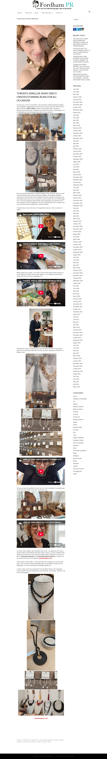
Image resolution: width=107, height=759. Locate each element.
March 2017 (76, 327)
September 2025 (78, 110)
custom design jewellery (46, 740)
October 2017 (77, 309)
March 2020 (76, 239)
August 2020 (76, 234)
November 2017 (77, 306)
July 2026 (76, 89)
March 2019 (76, 268)
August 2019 (76, 255)
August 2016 (76, 343)
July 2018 (76, 286)
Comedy (75, 414)
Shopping (75, 456)
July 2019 (76, 257)
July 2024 (76, 141)
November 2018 (77, 275)
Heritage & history (78, 440)
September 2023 (78, 159)
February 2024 (77, 148)
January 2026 (77, 99)
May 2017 (76, 322)
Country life (76, 417)
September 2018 (78, 280)
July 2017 (76, 317)
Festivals (75, 430)
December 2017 (77, 304)
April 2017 (76, 324)
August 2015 (76, 374)
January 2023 (77, 174)
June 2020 (76, 236)
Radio (74, 453)
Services (28, 12)
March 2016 (76, 356)
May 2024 (76, 143)
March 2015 (76, 387)
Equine (75, 422)
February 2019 (77, 270)
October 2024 (77, 136)
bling (36, 740)
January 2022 (77, 198)
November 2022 (77, 180)
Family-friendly (77, 427)
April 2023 (76, 169)
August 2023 (76, 161)
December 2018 (77, 273)
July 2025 (76, 115)
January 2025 (77, 130)
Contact (59, 12)
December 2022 (77, 177)
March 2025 (76, 125)
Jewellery (25, 740)
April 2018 (76, 293)
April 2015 (76, 384)
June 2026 (76, 92)
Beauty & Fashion (78, 406)
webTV (75, 474)
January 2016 (77, 361)
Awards (75, 404)
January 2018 (77, 301)
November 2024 (77, 133)
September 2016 (78, 340)
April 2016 (76, 353)
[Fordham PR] (53, 5)
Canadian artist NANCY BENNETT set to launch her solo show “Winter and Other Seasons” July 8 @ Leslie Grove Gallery (81, 68)
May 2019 (76, 262)
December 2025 (77, 102)
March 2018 (76, 296)
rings (39, 742)
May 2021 (76, 213)
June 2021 (76, 211)
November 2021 (77, 203)
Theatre (75, 466)
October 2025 (77, 107)
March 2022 (76, 192)
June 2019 (76, 260)
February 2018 (77, 299)
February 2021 (77, 221)
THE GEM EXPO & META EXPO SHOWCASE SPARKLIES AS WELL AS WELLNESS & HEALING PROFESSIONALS (80, 42)
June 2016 (76, 348)
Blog (37, 12)
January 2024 (77, 151)
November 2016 (77, 335)
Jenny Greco (26, 742)
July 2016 (76, 345)
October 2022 (77, 182)
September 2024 (78, 138)
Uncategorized (77, 471)
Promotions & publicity (79, 450)
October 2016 (77, 337)
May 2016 (76, 350)
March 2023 (76, 172)
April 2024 (76, 146)
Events (75, 424)
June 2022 (76, 187)
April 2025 (76, 123)
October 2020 (77, 231)
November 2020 (77, 229)
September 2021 (78, 205)
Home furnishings (78, 443)
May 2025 (76, 120)
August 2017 (76, 314)
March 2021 (76, 218)
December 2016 (77, 332)
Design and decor (78, 419)
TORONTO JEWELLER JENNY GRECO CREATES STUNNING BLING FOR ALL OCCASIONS (37, 97)
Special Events (77, 458)
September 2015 (78, 371)
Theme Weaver (69, 756)
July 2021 (76, 208)
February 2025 (77, 128)
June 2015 (76, 379)
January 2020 (77, 244)
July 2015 (76, 376)
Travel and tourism (78, 468)
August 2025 (76, 112)
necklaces (34, 742)
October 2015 (77, 368)
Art (74, 401)
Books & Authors (78, 409)
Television (76, 463)
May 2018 (76, 291)
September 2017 (78, 312)
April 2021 (76, 216)
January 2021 (77, 224)
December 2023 (77, 154)
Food (74, 435)
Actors (75, 396)
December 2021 (77, 200)
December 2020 (77, 226)
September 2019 (78, 252)
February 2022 (77, 195)
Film (74, 432)
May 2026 (76, 94)
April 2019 (76, 265)
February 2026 (77, 97)
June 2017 (76, 319)
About (19, 12)
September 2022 (78, 185)
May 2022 (76, 190)
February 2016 (77, 358)
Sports (75, 461)
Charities (75, 412)
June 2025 (76, 117)
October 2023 (77, 156)
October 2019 (77, 249)
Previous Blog (47, 12)
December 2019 (77, 247)
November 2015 (77, 366)
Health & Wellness (78, 437)
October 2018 (77, 278)
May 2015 (76, 381)
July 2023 (76, 164)
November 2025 (77, 104)
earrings (56, 740)
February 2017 (77, 330)
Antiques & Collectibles (80, 399)
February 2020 (77, 242)
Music (75, 448)
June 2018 (76, 288)
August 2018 (76, 283)
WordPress (49, 756)
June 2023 (76, 167)
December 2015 (77, 363)
